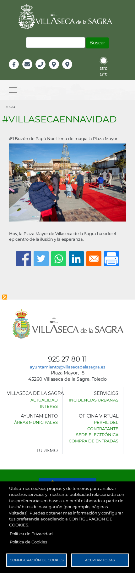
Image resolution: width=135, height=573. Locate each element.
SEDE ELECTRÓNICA (97, 434)
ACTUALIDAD (44, 399)
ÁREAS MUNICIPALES (36, 422)
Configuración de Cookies (37, 560)
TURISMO (47, 450)
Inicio (9, 106)
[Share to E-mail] (93, 258)
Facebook (17, 71)
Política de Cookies (28, 541)
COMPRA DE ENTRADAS (93, 440)
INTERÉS (49, 406)
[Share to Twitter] (41, 258)
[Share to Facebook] (23, 258)
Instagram (71, 71)
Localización (60, 71)
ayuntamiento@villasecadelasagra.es (67, 366)
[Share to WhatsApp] (58, 258)
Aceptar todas (100, 560)
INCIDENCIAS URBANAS (93, 399)
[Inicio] (67, 16)
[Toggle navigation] (13, 90)
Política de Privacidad (31, 533)
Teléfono (43, 71)
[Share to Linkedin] (76, 258)
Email (27, 71)
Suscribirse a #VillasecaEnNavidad (4, 297)
